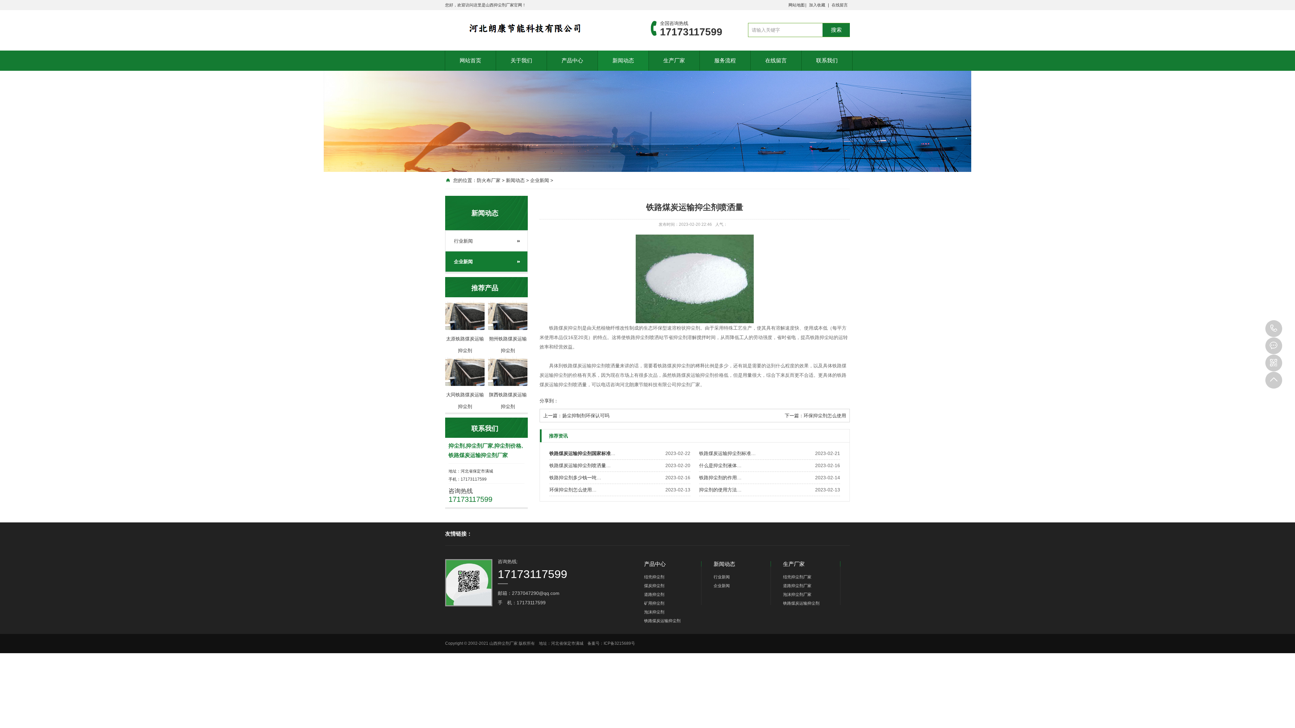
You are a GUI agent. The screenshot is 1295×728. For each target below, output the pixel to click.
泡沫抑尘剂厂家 (797, 594)
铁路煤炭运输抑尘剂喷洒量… (580, 465)
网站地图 (796, 5)
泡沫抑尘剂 (654, 612)
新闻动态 (623, 60)
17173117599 (1273, 328)
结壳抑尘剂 (654, 577)
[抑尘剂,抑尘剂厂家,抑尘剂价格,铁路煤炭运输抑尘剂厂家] (538, 28)
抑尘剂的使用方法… (720, 489)
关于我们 (521, 60)
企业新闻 (539, 180)
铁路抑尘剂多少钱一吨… (575, 477)
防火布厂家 (488, 180)
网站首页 (470, 60)
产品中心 (572, 60)
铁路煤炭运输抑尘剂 (662, 620)
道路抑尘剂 (654, 594)
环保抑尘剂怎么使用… (573, 489)
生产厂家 (674, 60)
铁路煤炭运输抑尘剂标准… (727, 453)
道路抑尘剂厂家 (797, 585)
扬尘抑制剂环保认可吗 (585, 415)
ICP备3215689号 (619, 643)
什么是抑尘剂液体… (720, 465)
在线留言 (840, 5)
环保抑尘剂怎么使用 (825, 415)
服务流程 (725, 60)
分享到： (549, 400)
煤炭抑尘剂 (654, 585)
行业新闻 (463, 241)
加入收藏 (817, 5)
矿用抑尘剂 (654, 603)
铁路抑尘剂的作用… (720, 477)
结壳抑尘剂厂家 (797, 577)
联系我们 (827, 60)
